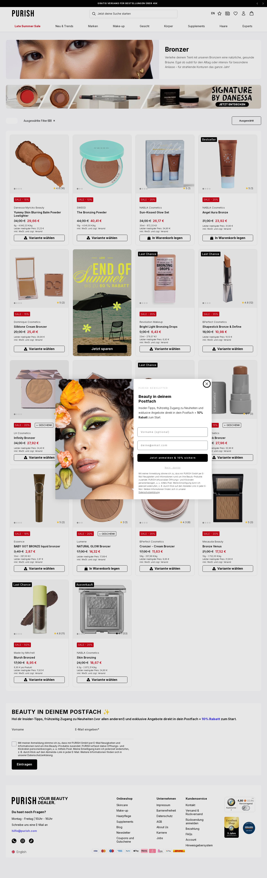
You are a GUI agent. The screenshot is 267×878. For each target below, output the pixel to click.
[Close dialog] (207, 384)
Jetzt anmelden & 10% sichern (173, 457)
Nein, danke (173, 467)
